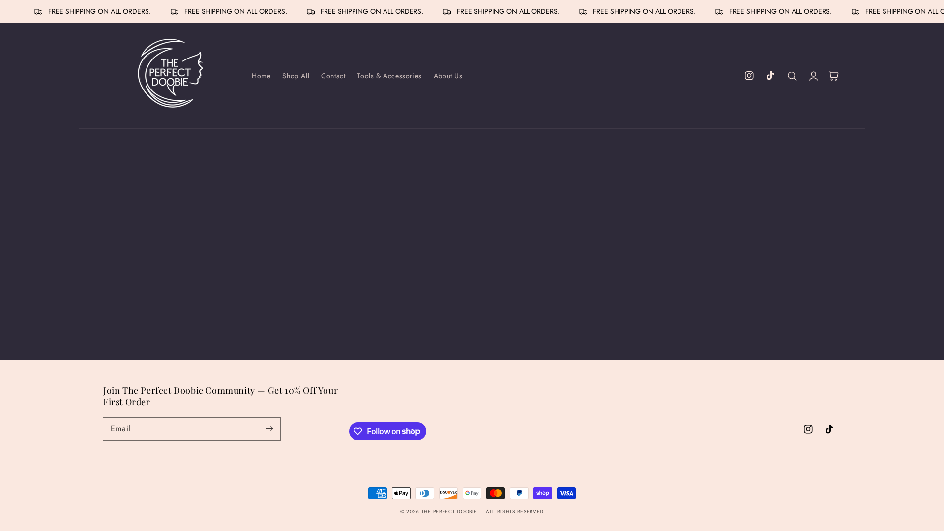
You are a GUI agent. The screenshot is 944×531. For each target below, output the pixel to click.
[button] (792, 76)
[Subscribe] (269, 429)
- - (482, 511)
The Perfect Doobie (449, 511)
